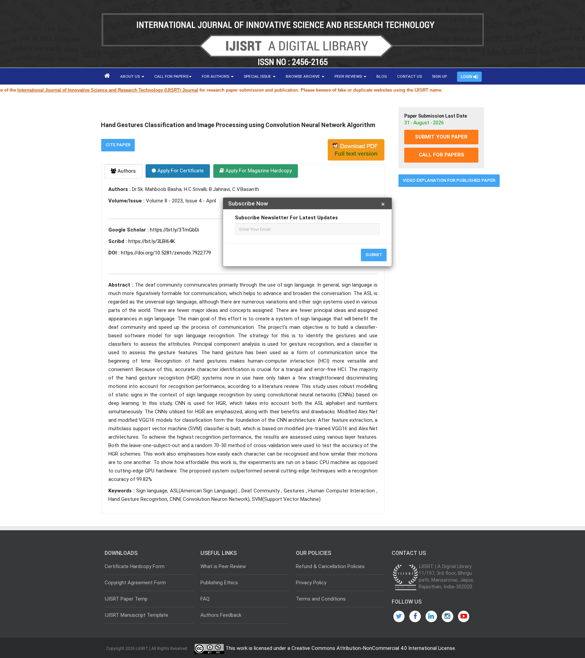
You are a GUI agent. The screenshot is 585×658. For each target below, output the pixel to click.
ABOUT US (130, 76)
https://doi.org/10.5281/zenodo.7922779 (166, 253)
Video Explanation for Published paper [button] (449, 180)
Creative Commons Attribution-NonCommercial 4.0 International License (373, 648)
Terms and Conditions (321, 599)
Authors (126, 171)
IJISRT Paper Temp (126, 599)
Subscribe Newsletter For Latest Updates (286, 218)
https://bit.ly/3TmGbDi (174, 230)
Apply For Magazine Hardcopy (258, 171)
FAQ (205, 599)
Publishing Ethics (219, 583)
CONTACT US (409, 76)
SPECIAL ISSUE (258, 76)
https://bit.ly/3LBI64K (151, 241)
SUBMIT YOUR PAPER (441, 137)
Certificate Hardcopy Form (135, 566)
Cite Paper (118, 144)
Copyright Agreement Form (135, 583)
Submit (373, 254)
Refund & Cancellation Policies (330, 566)
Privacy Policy (311, 583)
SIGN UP (439, 76)
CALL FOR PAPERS (171, 76)
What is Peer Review (223, 566)
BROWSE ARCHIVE (303, 76)
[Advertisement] (441, 295)
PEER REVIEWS (348, 76)
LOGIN (467, 76)
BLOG (381, 76)
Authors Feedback (220, 615)
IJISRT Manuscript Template (136, 615)
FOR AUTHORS (216, 76)
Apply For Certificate (180, 171)
